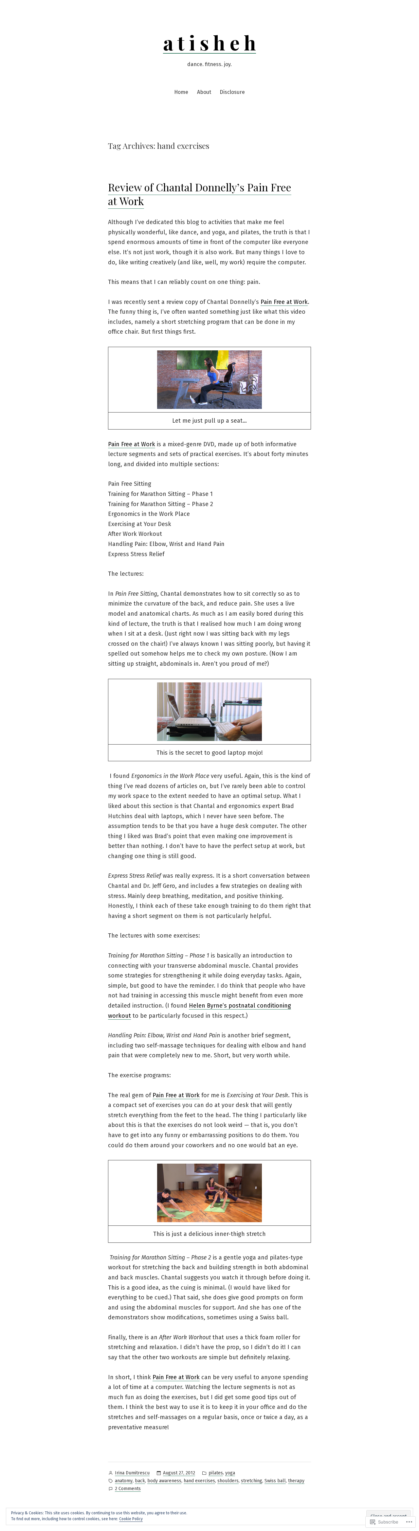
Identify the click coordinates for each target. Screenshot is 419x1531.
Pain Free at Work (284, 302)
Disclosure (232, 92)
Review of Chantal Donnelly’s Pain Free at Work (199, 194)
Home (181, 92)
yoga (230, 1473)
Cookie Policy (131, 1519)
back (140, 1481)
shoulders (228, 1481)
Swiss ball (275, 1481)
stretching (251, 1481)
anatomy (124, 1481)
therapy (296, 1481)
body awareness (164, 1481)
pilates (216, 1473)
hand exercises (199, 1481)
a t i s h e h (209, 42)
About (204, 92)
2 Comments (128, 1489)
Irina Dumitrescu (132, 1473)
